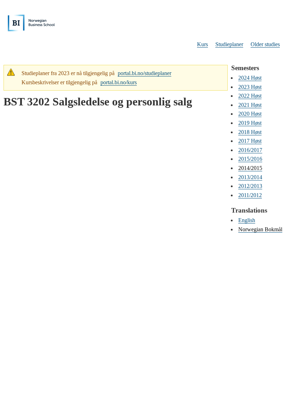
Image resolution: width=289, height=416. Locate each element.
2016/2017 (250, 150)
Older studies (265, 44)
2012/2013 (250, 186)
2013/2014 (250, 177)
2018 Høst (250, 132)
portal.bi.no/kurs (118, 82)
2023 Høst (250, 87)
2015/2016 (250, 159)
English (246, 220)
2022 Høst (250, 96)
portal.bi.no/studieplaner (144, 73)
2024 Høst (250, 78)
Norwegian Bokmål (260, 229)
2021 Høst (250, 105)
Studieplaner (229, 44)
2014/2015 (250, 168)
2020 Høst (250, 114)
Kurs (202, 44)
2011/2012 (250, 195)
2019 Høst (250, 123)
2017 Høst (250, 141)
